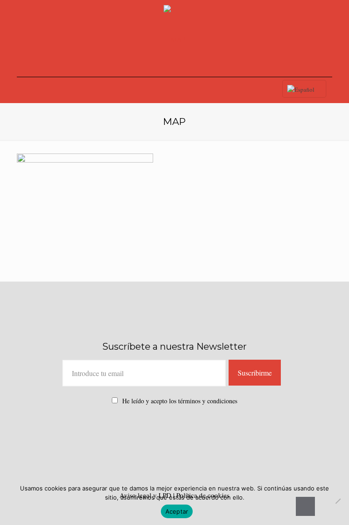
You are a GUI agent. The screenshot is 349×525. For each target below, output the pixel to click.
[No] (337, 500)
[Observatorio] (174, 38)
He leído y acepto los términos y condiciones (179, 400)
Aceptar (177, 511)
